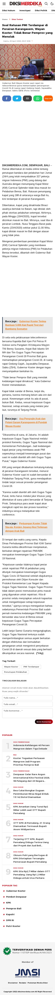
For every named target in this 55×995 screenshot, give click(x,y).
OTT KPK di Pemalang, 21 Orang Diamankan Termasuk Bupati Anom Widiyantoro (31, 826)
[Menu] (4, 3)
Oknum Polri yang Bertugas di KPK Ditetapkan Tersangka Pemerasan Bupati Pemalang (30, 858)
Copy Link (48, 98)
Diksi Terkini (17, 19)
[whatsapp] (37, 98)
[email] (27, 98)
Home (5, 19)
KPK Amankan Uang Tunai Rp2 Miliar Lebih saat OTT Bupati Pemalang (30, 810)
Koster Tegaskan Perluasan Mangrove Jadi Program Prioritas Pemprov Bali (29, 761)
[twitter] (17, 98)
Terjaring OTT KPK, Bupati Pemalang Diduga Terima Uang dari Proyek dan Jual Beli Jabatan (31, 842)
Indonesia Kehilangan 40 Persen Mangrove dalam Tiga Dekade (31, 747)
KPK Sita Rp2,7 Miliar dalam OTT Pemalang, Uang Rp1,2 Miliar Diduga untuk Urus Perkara (31, 874)
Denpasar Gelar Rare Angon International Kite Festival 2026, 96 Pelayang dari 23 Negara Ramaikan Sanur (31, 778)
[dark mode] (52, 3)
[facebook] (6, 98)
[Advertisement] (27, 132)
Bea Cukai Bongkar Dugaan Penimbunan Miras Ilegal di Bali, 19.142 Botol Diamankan (31, 793)
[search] (46, 3)
